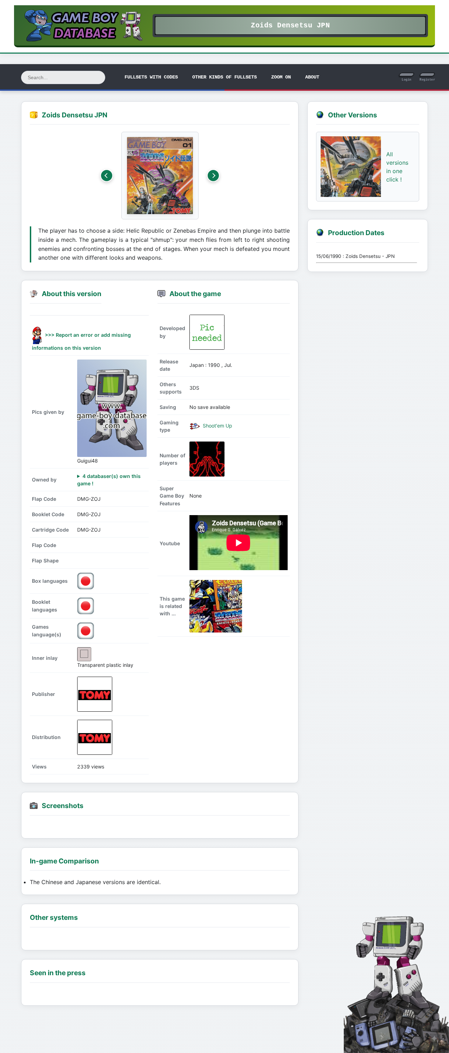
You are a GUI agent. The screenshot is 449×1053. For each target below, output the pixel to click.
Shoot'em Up (216, 426)
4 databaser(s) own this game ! (109, 479)
